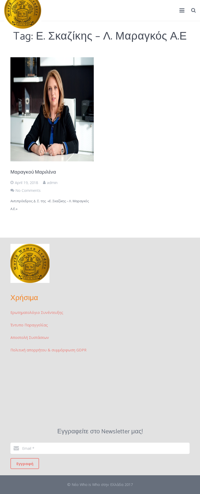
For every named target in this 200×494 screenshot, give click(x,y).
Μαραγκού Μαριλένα (33, 172)
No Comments (28, 190)
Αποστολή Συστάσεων (29, 337)
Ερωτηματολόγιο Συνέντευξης (36, 312)
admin (52, 182)
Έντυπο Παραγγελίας (29, 324)
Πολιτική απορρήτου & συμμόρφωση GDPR (48, 349)
